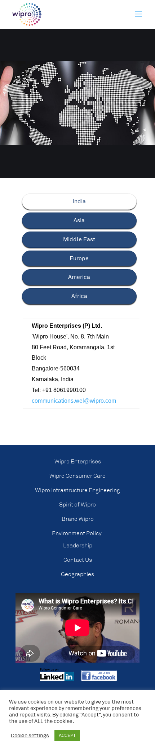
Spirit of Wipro (77, 505)
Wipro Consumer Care (77, 476)
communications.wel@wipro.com (74, 401)
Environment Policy (77, 533)
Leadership (77, 545)
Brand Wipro (78, 519)
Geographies (77, 574)
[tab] (79, 201)
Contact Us (77, 560)
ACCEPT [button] (67, 735)
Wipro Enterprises (77, 461)
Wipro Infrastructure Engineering (77, 490)
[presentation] (79, 201)
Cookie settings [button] (30, 735)
